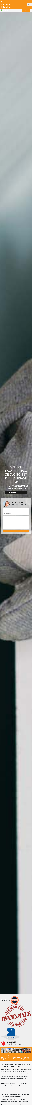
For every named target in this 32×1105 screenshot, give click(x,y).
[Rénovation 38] (5, 10)
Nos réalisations (16, 492)
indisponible (5, 4)
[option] (16, 552)
